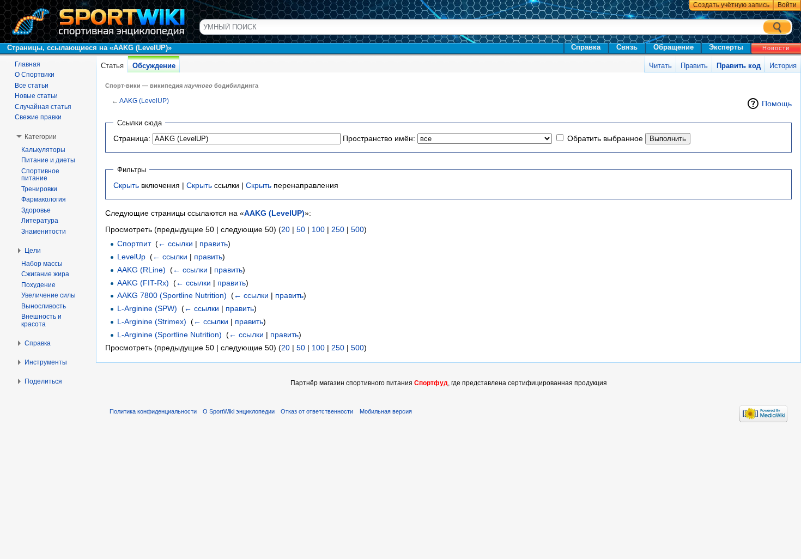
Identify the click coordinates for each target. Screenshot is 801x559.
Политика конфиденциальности (153, 411)
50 (300, 229)
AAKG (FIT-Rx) (143, 282)
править (213, 243)
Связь (627, 47)
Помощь (777, 103)
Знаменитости (43, 231)
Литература (39, 220)
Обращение (673, 47)
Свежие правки (38, 117)
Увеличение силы (48, 295)
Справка (585, 47)
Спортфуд (431, 383)
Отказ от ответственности (317, 411)
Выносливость (43, 306)
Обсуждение (153, 66)
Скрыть (126, 185)
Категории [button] (41, 137)
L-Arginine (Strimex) (151, 321)
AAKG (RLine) (141, 269)
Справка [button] (38, 343)
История (783, 66)
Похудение (38, 285)
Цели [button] (33, 250)
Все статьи (31, 85)
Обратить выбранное (605, 138)
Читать (660, 66)
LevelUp (131, 256)
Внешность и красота (41, 320)
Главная (27, 64)
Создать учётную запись (731, 5)
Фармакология (43, 199)
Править (694, 66)
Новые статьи (36, 96)
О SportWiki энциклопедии (239, 411)
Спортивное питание (40, 175)
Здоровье (36, 210)
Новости (776, 48)
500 (357, 229)
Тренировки (39, 189)
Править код (739, 66)
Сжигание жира (45, 274)
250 (337, 229)
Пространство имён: (379, 138)
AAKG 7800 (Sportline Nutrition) (172, 295)
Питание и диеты (48, 160)
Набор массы (42, 264)
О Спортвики (34, 74)
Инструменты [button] (46, 362)
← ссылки (175, 243)
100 (318, 229)
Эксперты (726, 47)
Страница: (131, 138)
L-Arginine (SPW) (147, 308)
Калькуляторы (43, 150)
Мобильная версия (386, 411)
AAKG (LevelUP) (144, 100)
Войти (787, 5)
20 (285, 229)
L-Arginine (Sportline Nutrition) (169, 334)
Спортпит (134, 243)
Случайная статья (43, 107)
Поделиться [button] (43, 381)
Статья (112, 66)
